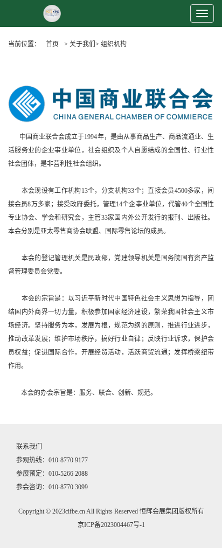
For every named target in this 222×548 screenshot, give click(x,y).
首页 (52, 44)
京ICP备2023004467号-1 (111, 525)
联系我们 (29, 446)
